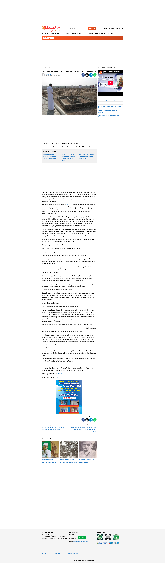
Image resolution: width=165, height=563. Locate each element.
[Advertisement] (82, 12)
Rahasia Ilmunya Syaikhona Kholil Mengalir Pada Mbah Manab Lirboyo (86, 156)
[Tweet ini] (87, 75)
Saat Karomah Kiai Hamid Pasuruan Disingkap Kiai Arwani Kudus (53, 427)
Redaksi (57, 553)
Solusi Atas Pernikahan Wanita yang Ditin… (108, 115)
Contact (44, 553)
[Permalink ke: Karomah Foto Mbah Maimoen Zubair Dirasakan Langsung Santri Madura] (50, 449)
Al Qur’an (69, 204)
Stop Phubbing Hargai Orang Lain (108, 100)
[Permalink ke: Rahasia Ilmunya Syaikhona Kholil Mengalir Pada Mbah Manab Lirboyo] (88, 449)
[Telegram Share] (91, 75)
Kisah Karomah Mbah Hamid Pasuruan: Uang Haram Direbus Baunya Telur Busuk (84, 428)
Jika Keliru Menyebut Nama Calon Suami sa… (110, 106)
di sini (60, 374)
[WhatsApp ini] (95, 75)
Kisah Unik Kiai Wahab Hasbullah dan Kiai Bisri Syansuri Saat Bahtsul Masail (69, 461)
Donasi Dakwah (73, 553)
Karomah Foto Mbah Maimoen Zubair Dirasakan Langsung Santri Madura (50, 156)
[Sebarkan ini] (83, 75)
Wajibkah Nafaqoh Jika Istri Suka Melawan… (107, 111)
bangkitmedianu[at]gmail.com (80, 541)
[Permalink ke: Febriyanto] (43, 75)
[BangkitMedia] (51, 28)
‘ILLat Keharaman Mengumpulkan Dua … (110, 103)
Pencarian (92, 28)
